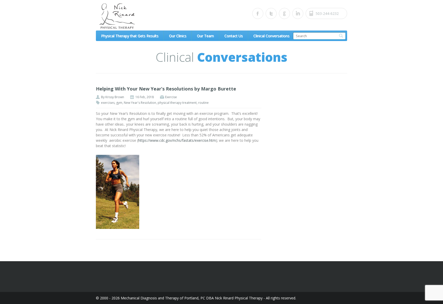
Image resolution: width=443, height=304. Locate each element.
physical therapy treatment (177, 102)
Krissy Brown (114, 97)
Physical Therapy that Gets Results (129, 35)
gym (119, 102)
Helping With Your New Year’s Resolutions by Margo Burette (166, 89)
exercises (108, 102)
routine (203, 102)
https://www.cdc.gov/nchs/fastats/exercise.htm (177, 140)
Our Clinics (177, 35)
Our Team (205, 35)
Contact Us (233, 35)
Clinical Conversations (271, 35)
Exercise (171, 97)
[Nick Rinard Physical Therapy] (143, 16)
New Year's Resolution (140, 102)
